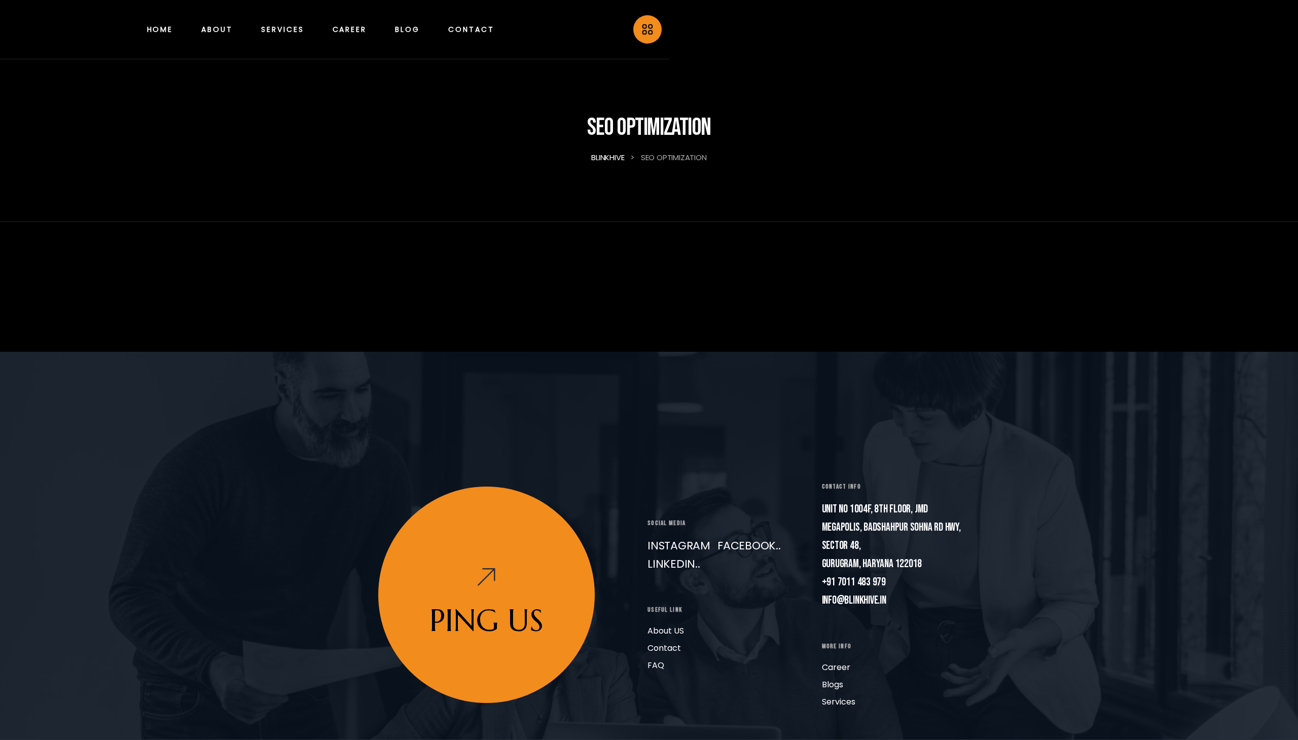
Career (836, 667)
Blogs (832, 684)
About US (665, 631)
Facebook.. (749, 545)
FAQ (655, 665)
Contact (664, 648)
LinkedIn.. (673, 564)
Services (838, 702)
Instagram (678, 545)
